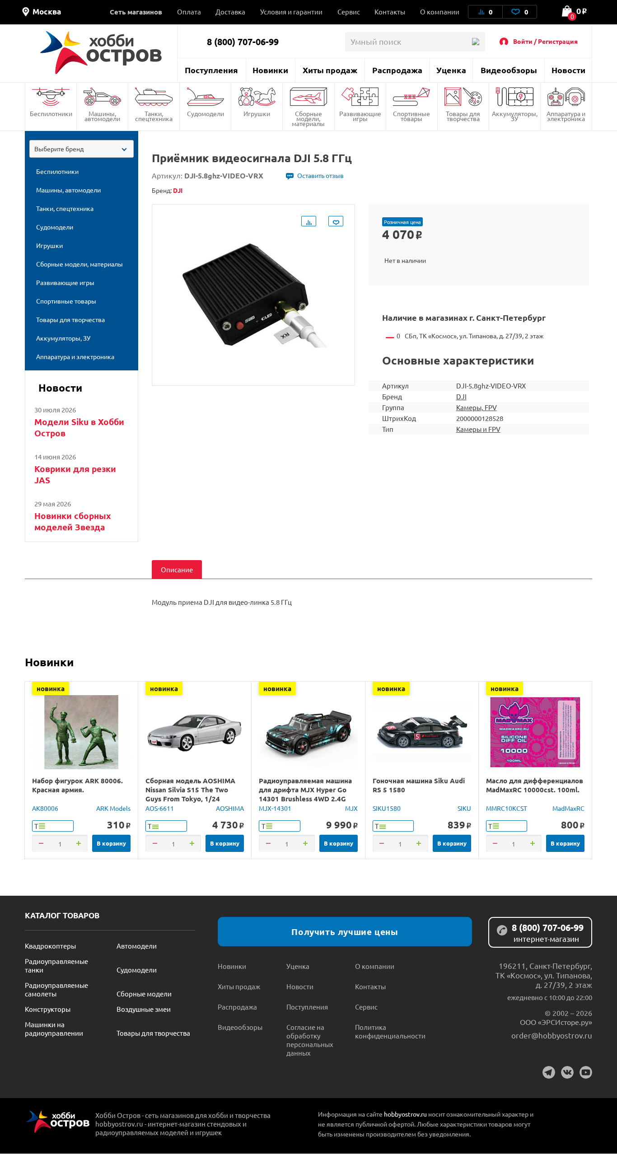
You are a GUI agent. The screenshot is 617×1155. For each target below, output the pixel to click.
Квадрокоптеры (50, 945)
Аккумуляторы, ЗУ (515, 115)
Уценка (451, 70)
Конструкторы (47, 1009)
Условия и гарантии (291, 11)
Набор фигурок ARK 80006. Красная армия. (77, 785)
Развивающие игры (360, 115)
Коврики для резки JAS (75, 474)
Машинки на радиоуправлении (54, 1028)
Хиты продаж (330, 70)
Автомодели (137, 945)
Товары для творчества (463, 115)
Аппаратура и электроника (566, 115)
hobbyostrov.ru (405, 1114)
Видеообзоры (509, 70)
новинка (51, 688)
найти (475, 41)
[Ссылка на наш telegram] (548, 1072)
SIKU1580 (387, 808)
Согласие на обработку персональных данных (309, 1040)
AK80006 (45, 808)
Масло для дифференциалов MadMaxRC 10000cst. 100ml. (534, 785)
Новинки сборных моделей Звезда (72, 521)
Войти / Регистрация (545, 41)
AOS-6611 (159, 808)
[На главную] (101, 52)
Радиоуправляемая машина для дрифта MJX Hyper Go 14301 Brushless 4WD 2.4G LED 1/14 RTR (305, 794)
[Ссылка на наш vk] (567, 1072)
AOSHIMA (230, 808)
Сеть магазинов (136, 11)
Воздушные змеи (144, 1009)
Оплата (189, 11)
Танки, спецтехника (154, 115)
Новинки (270, 70)
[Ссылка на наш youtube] (586, 1072)
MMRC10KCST (506, 808)
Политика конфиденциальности (389, 1031)
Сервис (348, 11)
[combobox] (81, 149)
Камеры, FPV (476, 407)
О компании (439, 11)
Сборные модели (144, 993)
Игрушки (256, 113)
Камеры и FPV (478, 429)
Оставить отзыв (320, 175)
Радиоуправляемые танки (56, 965)
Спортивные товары (411, 115)
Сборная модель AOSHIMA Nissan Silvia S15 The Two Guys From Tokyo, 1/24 (190, 789)
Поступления (211, 70)
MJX (351, 808)
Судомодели (205, 113)
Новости (568, 70)
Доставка (230, 11)
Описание (177, 569)
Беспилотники (51, 113)
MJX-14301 (275, 808)
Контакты (389, 11)
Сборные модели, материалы (308, 118)
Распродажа (397, 70)
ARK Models (113, 808)
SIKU (464, 808)
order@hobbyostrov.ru (551, 1035)
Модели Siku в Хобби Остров (79, 427)
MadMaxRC (568, 808)
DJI (461, 396)
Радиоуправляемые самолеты (56, 989)
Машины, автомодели (102, 115)
